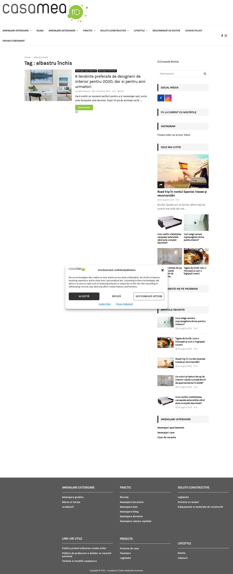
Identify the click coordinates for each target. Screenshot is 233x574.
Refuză (116, 296)
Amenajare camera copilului (135, 521)
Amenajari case (165, 432)
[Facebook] (223, 36)
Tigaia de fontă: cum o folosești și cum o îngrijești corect (195, 271)
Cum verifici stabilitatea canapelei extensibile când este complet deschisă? (169, 238)
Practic (87, 30)
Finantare (125, 553)
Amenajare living (129, 511)
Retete (181, 553)
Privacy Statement (124, 304)
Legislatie (125, 558)
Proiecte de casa (129, 548)
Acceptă (84, 296)
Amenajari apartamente (86, 71)
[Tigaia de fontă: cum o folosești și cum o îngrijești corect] (196, 256)
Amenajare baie (128, 507)
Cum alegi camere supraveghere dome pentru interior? (194, 237)
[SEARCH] (205, 73)
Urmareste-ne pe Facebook (179, 288)
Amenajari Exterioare (62, 30)
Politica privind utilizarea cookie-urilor (84, 548)
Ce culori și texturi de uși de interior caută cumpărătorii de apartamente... (169, 272)
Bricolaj (124, 497)
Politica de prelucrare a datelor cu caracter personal (87, 555)
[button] (162, 270)
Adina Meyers (84, 91)
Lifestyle (139, 30)
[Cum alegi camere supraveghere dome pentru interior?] (196, 222)
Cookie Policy (105, 304)
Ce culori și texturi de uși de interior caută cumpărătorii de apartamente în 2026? (190, 379)
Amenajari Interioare (16, 30)
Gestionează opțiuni (149, 296)
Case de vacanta (166, 437)
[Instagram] (227, 36)
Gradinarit (68, 507)
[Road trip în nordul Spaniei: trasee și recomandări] (183, 171)
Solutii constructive (113, 30)
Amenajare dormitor (131, 516)
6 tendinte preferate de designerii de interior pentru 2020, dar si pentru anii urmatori (110, 81)
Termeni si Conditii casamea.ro (79, 561)
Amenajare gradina (72, 497)
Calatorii (182, 558)
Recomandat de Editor (166, 30)
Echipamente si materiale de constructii (200, 507)
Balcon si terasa (71, 502)
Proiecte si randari (188, 502)
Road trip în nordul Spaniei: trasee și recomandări (182, 193)
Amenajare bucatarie (131, 502)
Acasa (40, 30)
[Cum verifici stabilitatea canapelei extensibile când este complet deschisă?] (169, 222)
